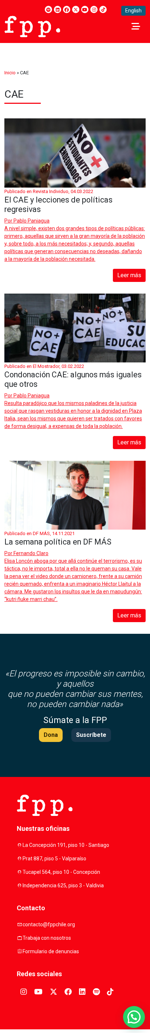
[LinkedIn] (57, 9)
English (133, 10)
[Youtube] (84, 9)
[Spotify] (48, 9)
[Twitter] (75, 9)
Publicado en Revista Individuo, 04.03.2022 (48, 191)
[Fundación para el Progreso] (32, 26)
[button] (134, 1017)
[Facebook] (66, 9)
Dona (51, 734)
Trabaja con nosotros (47, 938)
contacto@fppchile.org (49, 924)
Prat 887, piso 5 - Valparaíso (54, 858)
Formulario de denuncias (51, 951)
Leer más (129, 275)
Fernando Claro (30, 553)
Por (27, 221)
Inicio (10, 72)
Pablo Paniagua (31, 221)
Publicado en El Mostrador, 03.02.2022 (44, 366)
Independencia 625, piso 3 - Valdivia (63, 885)
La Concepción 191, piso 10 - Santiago (66, 845)
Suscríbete (91, 734)
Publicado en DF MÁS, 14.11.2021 (39, 533)
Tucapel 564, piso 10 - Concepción (61, 872)
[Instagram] (94, 9)
